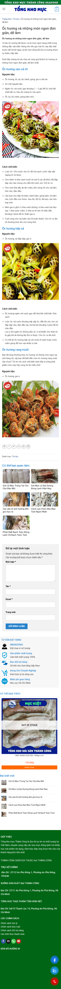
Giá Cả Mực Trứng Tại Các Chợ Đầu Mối (26, 781)
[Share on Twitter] (14, 446)
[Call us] (13, 941)
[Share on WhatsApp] (4, 446)
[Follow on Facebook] (3, 941)
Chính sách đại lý (9, 923)
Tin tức (16, 19)
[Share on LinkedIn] (28, 446)
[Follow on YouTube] (18, 941)
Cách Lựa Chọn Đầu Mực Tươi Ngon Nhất (27, 805)
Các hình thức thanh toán (13, 934)
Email (9, 599)
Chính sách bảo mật (10, 926)
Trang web (10, 612)
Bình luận (11, 562)
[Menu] (4, 8)
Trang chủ (6, 19)
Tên (8, 586)
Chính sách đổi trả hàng (12, 930)
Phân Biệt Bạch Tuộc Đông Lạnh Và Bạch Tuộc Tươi (32, 813)
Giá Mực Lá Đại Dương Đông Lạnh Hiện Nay (28, 789)
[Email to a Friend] (19, 446)
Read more (29, 767)
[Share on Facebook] (9, 446)
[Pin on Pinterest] (23, 446)
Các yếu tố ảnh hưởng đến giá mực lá (25, 797)
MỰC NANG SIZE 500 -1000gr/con (29, 755)
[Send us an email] (8, 941)
